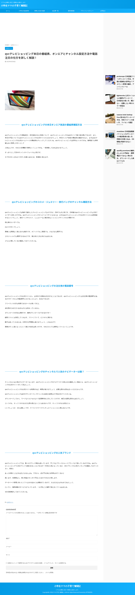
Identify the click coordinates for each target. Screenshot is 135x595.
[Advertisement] (53, 29)
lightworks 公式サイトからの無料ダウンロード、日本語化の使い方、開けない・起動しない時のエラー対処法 (126, 101)
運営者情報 (71, 11)
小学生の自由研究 (24, 11)
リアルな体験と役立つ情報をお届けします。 (67, 590)
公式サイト (10, 502)
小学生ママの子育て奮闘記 (14, 5)
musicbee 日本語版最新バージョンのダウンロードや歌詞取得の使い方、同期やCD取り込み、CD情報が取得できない (125, 136)
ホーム (8, 11)
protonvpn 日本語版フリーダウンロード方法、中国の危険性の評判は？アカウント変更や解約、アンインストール (126, 81)
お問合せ (102, 11)
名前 (8, 538)
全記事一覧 (55, 11)
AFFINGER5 (89, 592)
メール (8, 546)
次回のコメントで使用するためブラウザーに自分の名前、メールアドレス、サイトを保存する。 (37, 563)
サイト (8, 555)
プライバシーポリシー (87, 11)
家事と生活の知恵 (39, 11)
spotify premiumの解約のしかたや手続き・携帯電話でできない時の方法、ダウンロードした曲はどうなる (125, 156)
